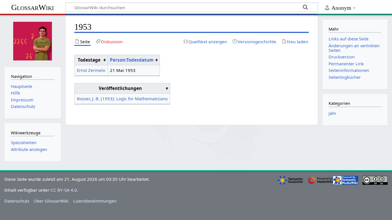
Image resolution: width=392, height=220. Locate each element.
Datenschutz (16, 201)
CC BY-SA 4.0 (64, 190)
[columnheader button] (134, 60)
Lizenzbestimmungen (95, 201)
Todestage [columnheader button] (89, 60)
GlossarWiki (32, 7)
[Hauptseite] (32, 40)
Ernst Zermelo (91, 70)
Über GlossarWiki (51, 201)
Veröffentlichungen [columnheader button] (120, 88)
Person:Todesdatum (132, 60)
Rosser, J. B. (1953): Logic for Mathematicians (122, 98)
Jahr (332, 113)
